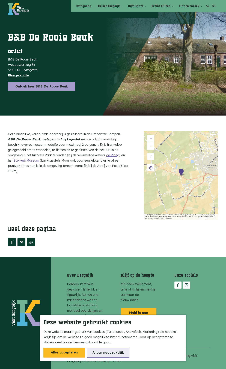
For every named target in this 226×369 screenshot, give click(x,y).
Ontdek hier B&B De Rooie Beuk (41, 86)
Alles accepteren (64, 352)
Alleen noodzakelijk (108, 352)
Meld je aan (138, 313)
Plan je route (18, 75)
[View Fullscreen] (150, 156)
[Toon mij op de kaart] (150, 167)
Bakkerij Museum (26, 160)
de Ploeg (112, 155)
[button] (181, 172)
